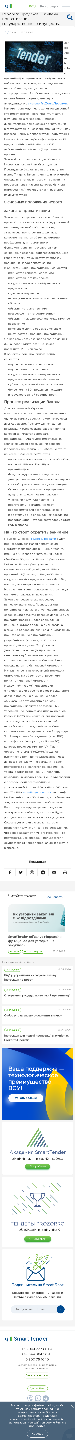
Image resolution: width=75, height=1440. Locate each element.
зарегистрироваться (37, 792)
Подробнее (38, 1166)
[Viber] (29, 1400)
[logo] (26, 1339)
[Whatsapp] (37, 1400)
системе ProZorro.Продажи (47, 103)
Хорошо (37, 1434)
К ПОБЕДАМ (38, 1239)
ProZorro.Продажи (42, 539)
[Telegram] (45, 1400)
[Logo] (8, 6)
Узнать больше (26, 1098)
